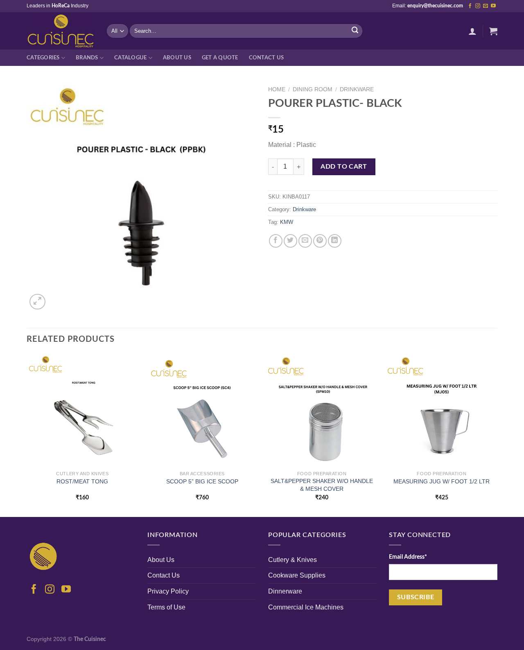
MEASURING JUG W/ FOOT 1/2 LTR (441, 481)
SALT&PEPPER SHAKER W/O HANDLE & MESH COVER (322, 485)
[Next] (497, 435)
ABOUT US (177, 57)
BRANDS (87, 57)
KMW (286, 222)
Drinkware (357, 89)
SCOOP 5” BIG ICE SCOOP (202, 481)
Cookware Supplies (296, 575)
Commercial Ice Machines (305, 607)
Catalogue (130, 57)
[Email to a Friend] (305, 241)
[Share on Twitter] (290, 241)
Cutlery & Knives (292, 559)
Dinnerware (285, 591)
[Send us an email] (485, 6)
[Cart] (493, 31)
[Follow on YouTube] (493, 6)
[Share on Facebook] (275, 241)
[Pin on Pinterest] (320, 241)
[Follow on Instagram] (477, 6)
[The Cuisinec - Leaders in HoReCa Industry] (61, 31)
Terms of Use (166, 607)
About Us (160, 559)
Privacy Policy (168, 591)
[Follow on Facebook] (470, 6)
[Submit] (355, 31)
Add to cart (344, 166)
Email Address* (408, 557)
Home (276, 89)
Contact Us (266, 57)
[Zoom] (37, 302)
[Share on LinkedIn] (334, 241)
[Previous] (27, 435)
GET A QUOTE (220, 57)
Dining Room (312, 89)
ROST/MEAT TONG (82, 481)
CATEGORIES (43, 57)
